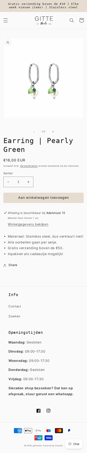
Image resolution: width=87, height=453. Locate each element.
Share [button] (13, 265)
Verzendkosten (29, 166)
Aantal (8, 173)
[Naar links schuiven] (34, 131)
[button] (5, 20)
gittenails (37, 446)
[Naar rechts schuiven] (53, 131)
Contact (14, 306)
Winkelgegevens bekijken (28, 224)
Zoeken (14, 316)
